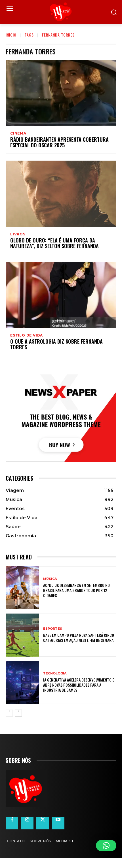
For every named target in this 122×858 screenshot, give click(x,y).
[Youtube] (58, 823)
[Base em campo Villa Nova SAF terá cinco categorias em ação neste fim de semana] (22, 635)
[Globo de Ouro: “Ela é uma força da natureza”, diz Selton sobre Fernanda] (61, 194)
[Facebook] (12, 823)
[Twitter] (42, 823)
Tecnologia (54, 673)
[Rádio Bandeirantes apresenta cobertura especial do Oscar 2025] (61, 93)
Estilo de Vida (26, 335)
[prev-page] (9, 713)
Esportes (52, 628)
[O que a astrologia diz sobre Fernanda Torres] (61, 295)
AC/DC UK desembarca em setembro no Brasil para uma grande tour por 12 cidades (76, 590)
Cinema (18, 133)
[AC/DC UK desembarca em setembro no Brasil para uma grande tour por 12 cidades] (22, 587)
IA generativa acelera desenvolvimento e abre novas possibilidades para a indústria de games (78, 685)
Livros (18, 234)
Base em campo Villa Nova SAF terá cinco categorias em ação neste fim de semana (78, 637)
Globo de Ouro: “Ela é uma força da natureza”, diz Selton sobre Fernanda (54, 243)
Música (50, 578)
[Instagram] (27, 823)
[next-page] (18, 713)
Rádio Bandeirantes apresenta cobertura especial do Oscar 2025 (59, 142)
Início (11, 35)
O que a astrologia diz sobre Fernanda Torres (56, 344)
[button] (106, 845)
